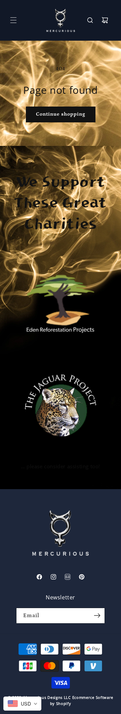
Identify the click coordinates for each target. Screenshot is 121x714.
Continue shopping (60, 114)
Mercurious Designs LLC (47, 697)
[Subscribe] (97, 616)
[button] (13, 20)
